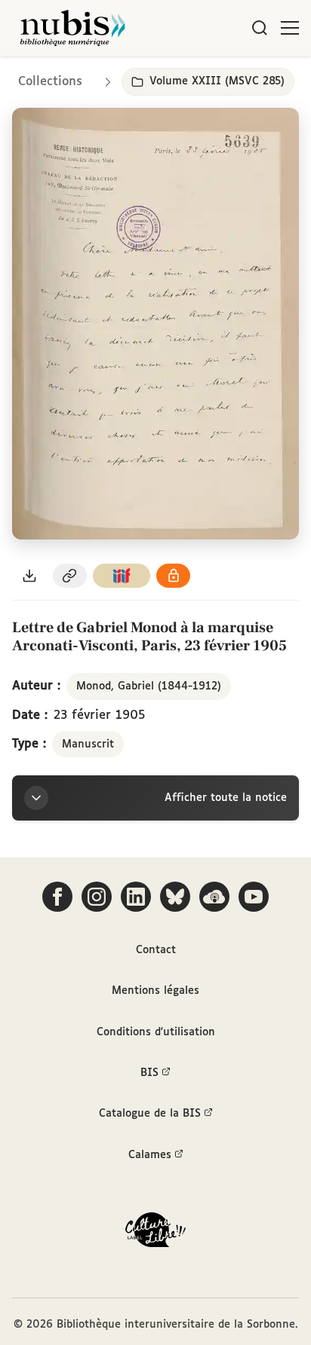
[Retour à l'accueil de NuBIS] (72, 28)
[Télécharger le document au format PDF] (29, 576)
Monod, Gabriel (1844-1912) (148, 686)
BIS (149, 1073)
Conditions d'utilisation (156, 1032)
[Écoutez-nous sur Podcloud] (214, 897)
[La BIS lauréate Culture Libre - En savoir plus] (155, 1233)
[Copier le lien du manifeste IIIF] (121, 576)
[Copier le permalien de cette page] (70, 576)
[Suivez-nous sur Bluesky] (175, 897)
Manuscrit (88, 744)
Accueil (236, 77)
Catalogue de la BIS (150, 1113)
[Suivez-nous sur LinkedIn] (136, 897)
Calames (149, 1155)
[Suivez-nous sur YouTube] (254, 897)
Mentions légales (155, 991)
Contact (156, 950)
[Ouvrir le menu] (290, 28)
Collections (50, 81)
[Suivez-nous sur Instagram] (97, 897)
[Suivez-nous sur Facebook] (57, 897)
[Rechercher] (260, 28)
